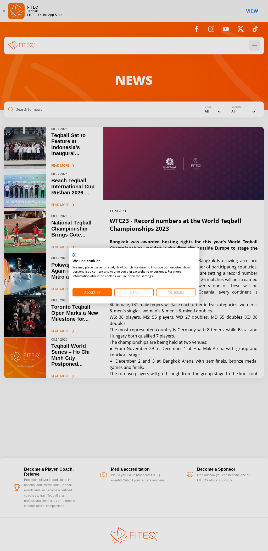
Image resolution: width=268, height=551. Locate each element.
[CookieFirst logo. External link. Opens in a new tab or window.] (74, 255)
